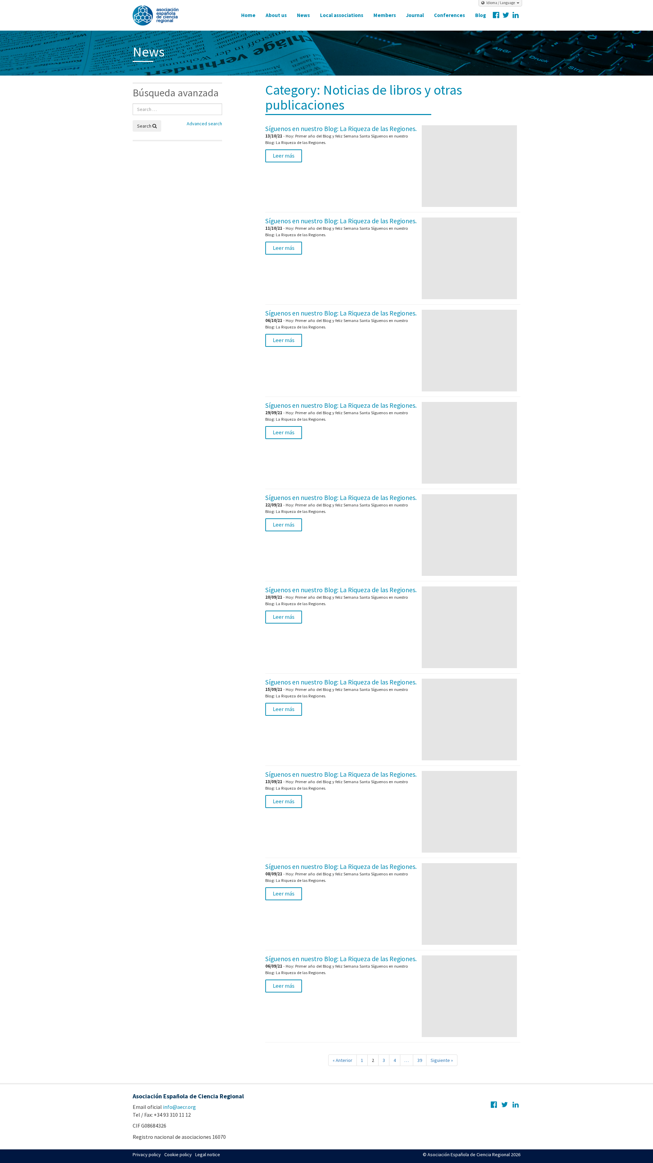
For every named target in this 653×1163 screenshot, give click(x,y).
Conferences (449, 15)
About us (276, 15)
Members (384, 15)
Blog (480, 15)
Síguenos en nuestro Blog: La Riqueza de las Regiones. (341, 129)
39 (419, 1060)
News (303, 15)
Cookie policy (178, 1154)
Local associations (341, 15)
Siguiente (442, 1060)
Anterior (342, 1060)
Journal (415, 15)
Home (248, 15)
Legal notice (207, 1154)
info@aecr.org (179, 1106)
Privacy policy (147, 1154)
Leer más (284, 155)
